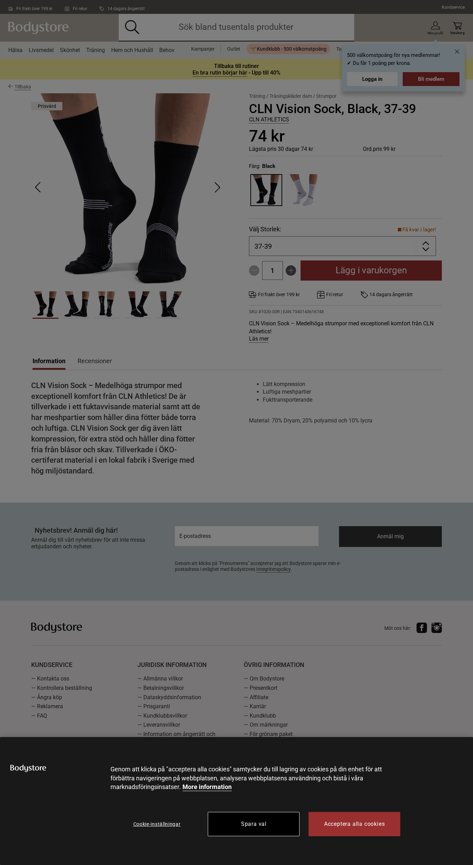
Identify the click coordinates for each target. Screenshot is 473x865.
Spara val (254, 824)
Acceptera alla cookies (354, 824)
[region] (236, 801)
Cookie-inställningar (157, 824)
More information (207, 786)
